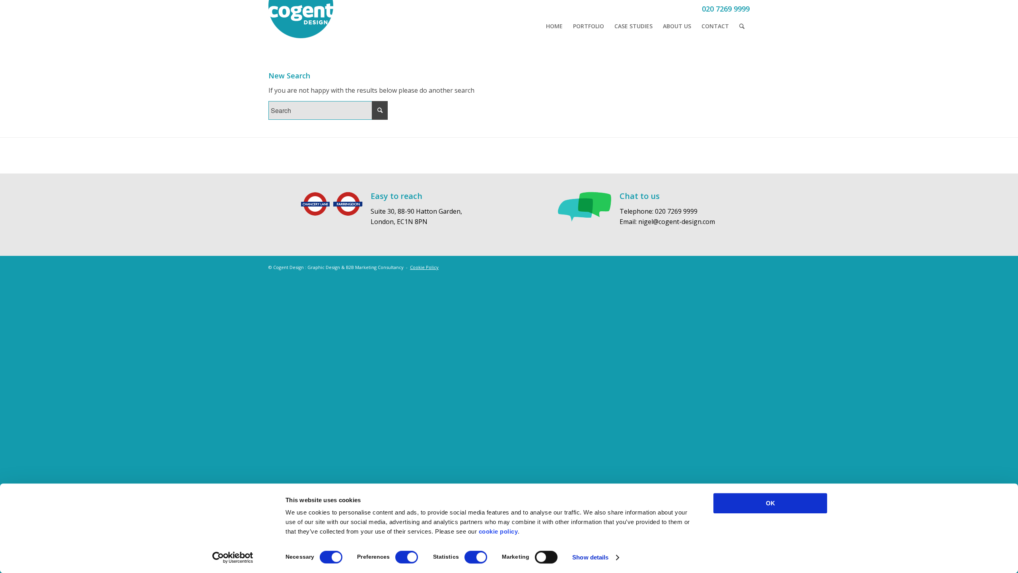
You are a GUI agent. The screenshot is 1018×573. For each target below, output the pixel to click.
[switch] (406, 557)
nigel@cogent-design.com (676, 221)
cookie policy (498, 531)
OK (770, 503)
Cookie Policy (424, 267)
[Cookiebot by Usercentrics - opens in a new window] (233, 557)
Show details (590, 557)
